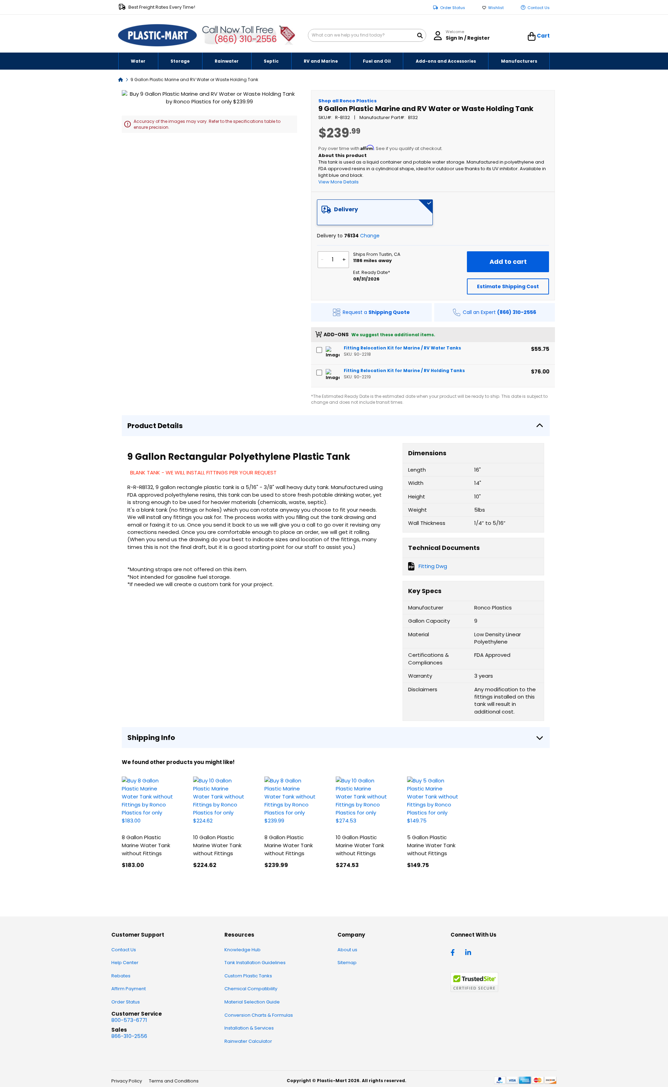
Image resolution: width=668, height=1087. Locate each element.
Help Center (124, 962)
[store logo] (157, 35)
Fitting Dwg (433, 566)
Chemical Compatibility (250, 988)
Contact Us (538, 7)
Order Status (452, 7)
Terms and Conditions (174, 1081)
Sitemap (347, 962)
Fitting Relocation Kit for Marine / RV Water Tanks (402, 348)
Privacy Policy (126, 1081)
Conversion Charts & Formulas (258, 1015)
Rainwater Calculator (248, 1041)
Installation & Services (249, 1028)
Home (120, 79)
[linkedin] (469, 952)
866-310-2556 (129, 1036)
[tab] (375, 212)
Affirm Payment (128, 988)
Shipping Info (151, 737)
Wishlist (496, 7)
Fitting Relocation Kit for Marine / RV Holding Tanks (404, 370)
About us (347, 949)
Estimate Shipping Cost (508, 286)
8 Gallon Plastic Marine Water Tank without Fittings (146, 845)
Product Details (155, 426)
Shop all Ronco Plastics (347, 100)
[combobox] (367, 35)
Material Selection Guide (252, 1002)
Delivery (346, 209)
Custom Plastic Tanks (248, 975)
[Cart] (532, 36)
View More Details (338, 182)
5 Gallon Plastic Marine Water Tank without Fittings (431, 845)
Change (370, 235)
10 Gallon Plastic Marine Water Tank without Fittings (217, 845)
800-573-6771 (129, 1020)
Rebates (120, 975)
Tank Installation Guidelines (255, 962)
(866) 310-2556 (245, 39)
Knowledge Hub (242, 949)
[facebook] (454, 952)
